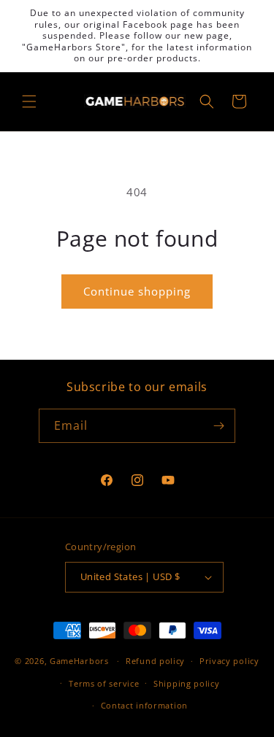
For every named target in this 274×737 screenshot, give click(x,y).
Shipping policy (186, 683)
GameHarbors (79, 660)
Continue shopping (137, 291)
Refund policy (155, 660)
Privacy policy (229, 660)
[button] (29, 101)
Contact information (144, 705)
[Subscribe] (218, 426)
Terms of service (104, 683)
